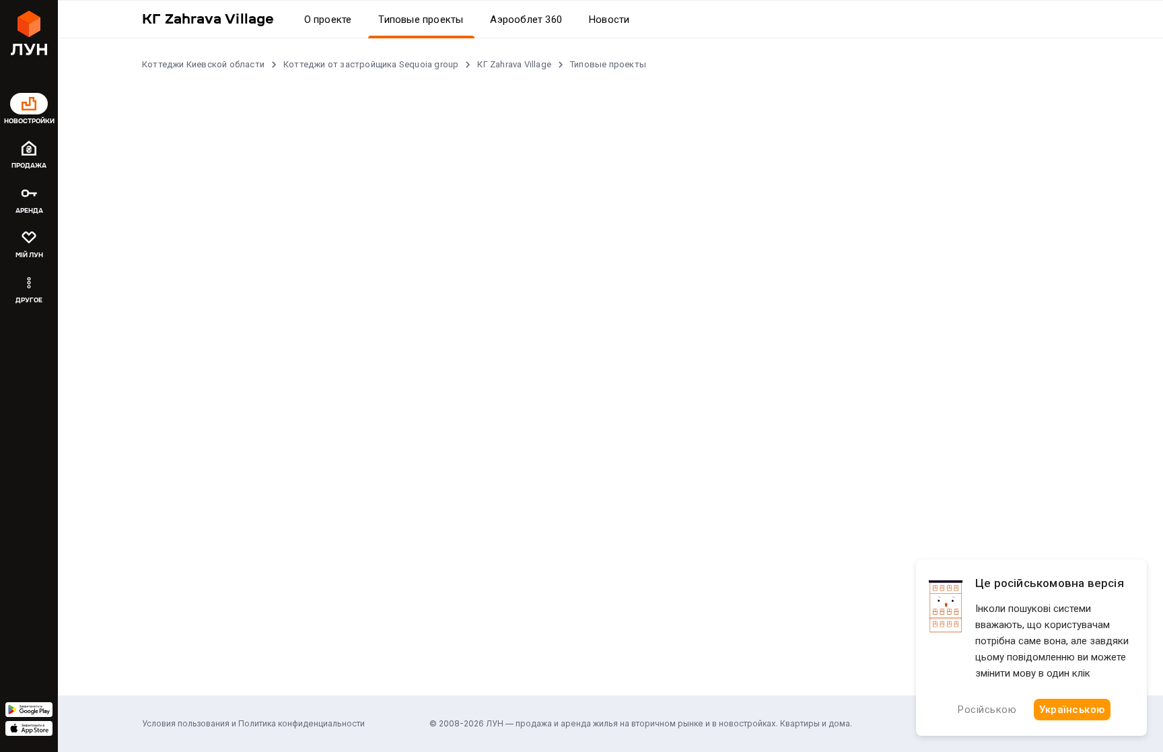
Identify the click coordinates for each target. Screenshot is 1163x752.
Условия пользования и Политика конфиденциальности (253, 723)
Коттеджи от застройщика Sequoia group (370, 64)
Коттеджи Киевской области (203, 64)
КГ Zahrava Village (514, 64)
